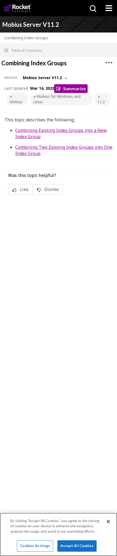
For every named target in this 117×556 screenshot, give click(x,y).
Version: (11, 77)
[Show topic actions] (108, 62)
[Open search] (92, 8)
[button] (58, 50)
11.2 (101, 101)
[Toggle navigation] (108, 8)
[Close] (108, 522)
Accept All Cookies (76, 546)
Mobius (16, 101)
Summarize (74, 88)
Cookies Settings (35, 546)
